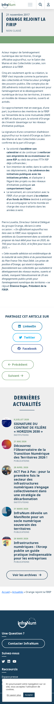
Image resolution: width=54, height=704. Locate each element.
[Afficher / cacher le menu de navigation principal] (30, 4)
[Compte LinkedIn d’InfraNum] (8, 661)
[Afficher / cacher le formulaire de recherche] (40, 4)
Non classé (13, 30)
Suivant (13, 376)
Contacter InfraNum (23, 643)
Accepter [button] (29, 694)
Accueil (6, 592)
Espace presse (10, 676)
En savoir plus (14, 695)
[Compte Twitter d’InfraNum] (3, 661)
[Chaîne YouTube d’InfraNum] (14, 661)
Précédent (19, 364)
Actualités (17, 592)
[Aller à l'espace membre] (48, 4)
